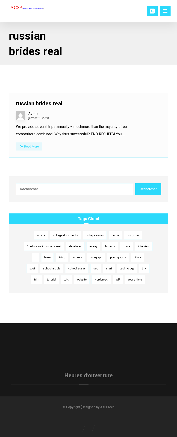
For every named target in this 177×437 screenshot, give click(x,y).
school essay (77, 268)
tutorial (51, 279)
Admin (33, 113)
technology (127, 268)
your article (135, 279)
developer (75, 246)
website (82, 279)
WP (118, 279)
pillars (137, 257)
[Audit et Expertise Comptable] (27, 8)
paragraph (96, 257)
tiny (144, 268)
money (77, 257)
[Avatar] (20, 115)
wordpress (101, 279)
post (32, 268)
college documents (65, 235)
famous (110, 246)
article (41, 235)
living (62, 257)
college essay (95, 235)
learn (47, 257)
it (35, 257)
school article (51, 268)
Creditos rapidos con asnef (44, 246)
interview (144, 246)
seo (95, 268)
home (126, 246)
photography (118, 257)
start (109, 268)
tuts (66, 279)
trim (36, 279)
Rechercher (148, 189)
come (115, 235)
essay (93, 246)
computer (133, 235)
